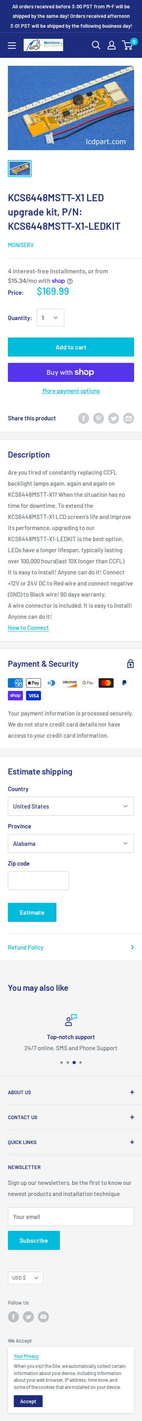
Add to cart (71, 347)
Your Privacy (26, 1356)
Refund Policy (25, 947)
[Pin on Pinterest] (98, 418)
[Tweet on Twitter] (113, 418)
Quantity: (20, 317)
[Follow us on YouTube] (43, 1316)
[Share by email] (128, 418)
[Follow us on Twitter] (28, 1316)
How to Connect (28, 627)
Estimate (32, 912)
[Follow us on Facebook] (13, 1316)
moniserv (21, 245)
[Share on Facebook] (83, 418)
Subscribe (34, 1240)
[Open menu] (12, 45)
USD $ (19, 1277)
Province (19, 826)
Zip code (19, 863)
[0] (128, 45)
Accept (28, 1401)
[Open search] (96, 45)
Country (18, 788)
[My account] (112, 45)
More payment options (71, 390)
